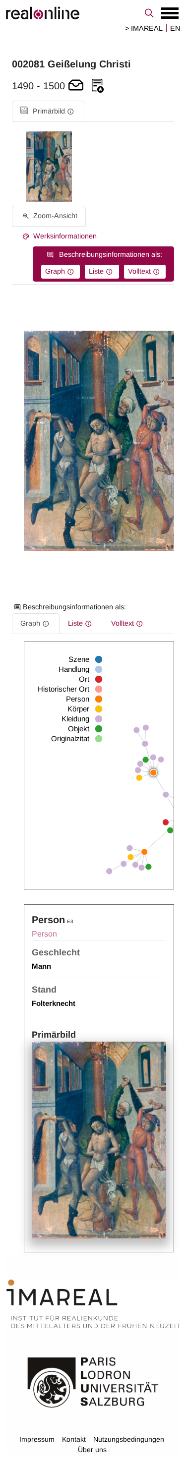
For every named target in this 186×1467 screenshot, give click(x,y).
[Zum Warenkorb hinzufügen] (76, 86)
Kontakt (74, 1439)
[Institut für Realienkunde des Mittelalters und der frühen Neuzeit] (93, 1304)
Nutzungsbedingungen (128, 1439)
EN (175, 28)
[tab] (48, 111)
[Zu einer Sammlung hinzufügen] (98, 86)
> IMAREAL (144, 28)
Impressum (37, 1439)
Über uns (92, 1450)
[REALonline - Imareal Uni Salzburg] (93, 12)
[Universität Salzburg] (93, 1382)
